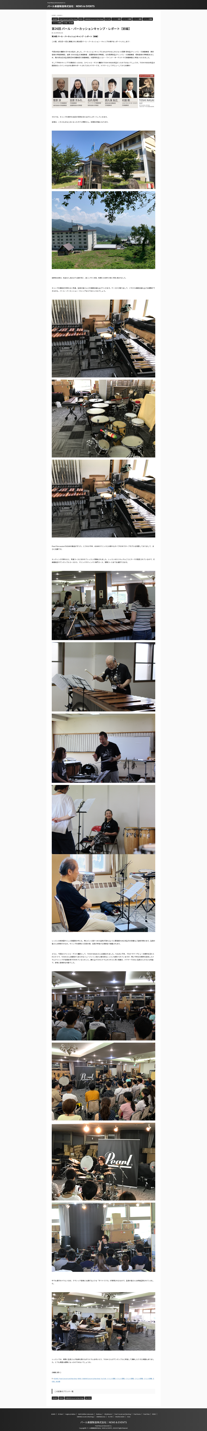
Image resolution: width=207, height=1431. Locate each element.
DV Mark (60, 1414)
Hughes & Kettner (70, 1414)
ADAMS (56, 1378)
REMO (79, 1378)
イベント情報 (111, 1378)
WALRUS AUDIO (120, 1417)
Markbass (99, 1414)
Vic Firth (103, 1378)
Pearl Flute (146, 1414)
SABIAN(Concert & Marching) (91, 1378)
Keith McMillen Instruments (85, 1414)
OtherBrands (108, 1414)
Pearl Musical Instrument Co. (103, 1426)
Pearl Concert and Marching (68, 1378)
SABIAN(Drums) (100, 1417)
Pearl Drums (137, 1414)
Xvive (128, 1417)
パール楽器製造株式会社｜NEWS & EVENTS (71, 6)
